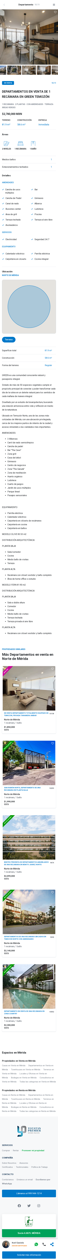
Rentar (16, 1150)
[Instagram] (39, 1205)
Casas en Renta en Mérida (13, 1095)
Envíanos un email (25, 1179)
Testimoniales (22, 1167)
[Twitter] (29, 1205)
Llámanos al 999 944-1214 (29, 1193)
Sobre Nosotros (9, 1163)
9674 (52, 863)
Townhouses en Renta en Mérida (25, 1099)
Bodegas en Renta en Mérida (23, 1107)
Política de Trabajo (39, 1167)
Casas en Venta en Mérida (13, 1065)
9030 (52, 937)
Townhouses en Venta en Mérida (25, 1069)
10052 (51, 1012)
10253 (51, 788)
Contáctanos (8, 1179)
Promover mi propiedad (33, 1150)
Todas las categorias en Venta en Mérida (38, 1081)
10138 (51, 714)
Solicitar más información (29, 1255)
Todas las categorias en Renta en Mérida (37, 1111)
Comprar (6, 1150)
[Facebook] (19, 1205)
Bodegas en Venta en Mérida (24, 1077)
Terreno (9, 339)
